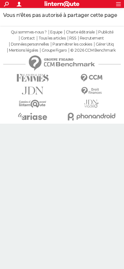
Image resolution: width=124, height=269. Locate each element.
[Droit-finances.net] (91, 91)
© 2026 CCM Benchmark (92, 50)
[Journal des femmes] (32, 78)
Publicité (106, 32)
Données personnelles (30, 44)
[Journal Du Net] (32, 91)
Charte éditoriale (80, 32)
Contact (28, 38)
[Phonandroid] (91, 116)
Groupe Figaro (54, 50)
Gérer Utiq (105, 44)
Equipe (56, 32)
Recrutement (92, 38)
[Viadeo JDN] (91, 104)
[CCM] (91, 78)
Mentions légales (23, 50)
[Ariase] (32, 116)
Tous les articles (52, 38)
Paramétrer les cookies (72, 44)
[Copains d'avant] (32, 104)
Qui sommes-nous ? (29, 32)
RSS (72, 38)
